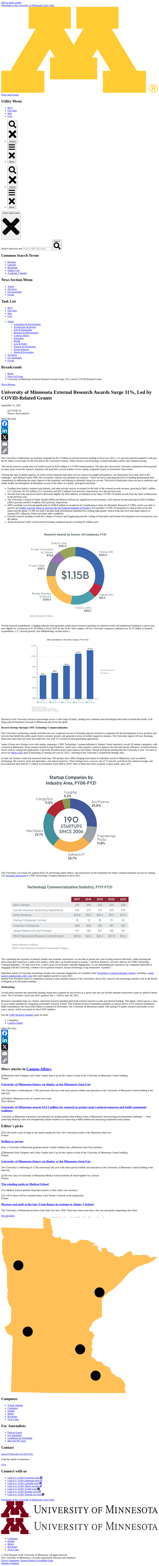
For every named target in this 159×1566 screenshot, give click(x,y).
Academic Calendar (17, 273)
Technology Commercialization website (116, 973)
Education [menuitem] (19, 338)
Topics (10, 286)
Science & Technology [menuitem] (25, 346)
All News (12, 289)
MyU (10, 107)
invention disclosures (16, 875)
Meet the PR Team (16, 1441)
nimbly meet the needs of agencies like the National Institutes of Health (55, 508)
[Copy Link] (79, 450)
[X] (79, 437)
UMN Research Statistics (21, 1015)
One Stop (12, 110)
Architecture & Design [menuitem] (25, 327)
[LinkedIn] (79, 430)
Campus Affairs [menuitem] (21, 335)
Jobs (9, 113)
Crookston (12, 1408)
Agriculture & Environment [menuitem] (27, 324)
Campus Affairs (15, 1023)
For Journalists (14, 292)
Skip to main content (11, 2)
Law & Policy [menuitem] (20, 344)
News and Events (9, 94)
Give (9, 116)
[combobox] (37, 248)
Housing (11, 262)
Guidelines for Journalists (19, 1438)
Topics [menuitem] (10, 321)
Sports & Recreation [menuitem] (24, 352)
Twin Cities (13, 1419)
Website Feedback (10, 1563)
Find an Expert (14, 1432)
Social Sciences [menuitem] (21, 349)
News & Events (15, 376)
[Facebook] (79, 423)
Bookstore (12, 267)
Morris (10, 1413)
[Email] (79, 444)
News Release (8, 384)
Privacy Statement (10, 1560)
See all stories (8, 1215)
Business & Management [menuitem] (26, 332)
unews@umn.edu (9, 1454)
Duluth (10, 1411)
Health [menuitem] (17, 341)
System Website (15, 1405)
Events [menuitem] (10, 360)
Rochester (12, 1416)
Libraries (11, 264)
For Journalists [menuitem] (14, 357)
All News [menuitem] (12, 355)
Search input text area (11, 248)
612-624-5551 (26, 1454)
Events (10, 294)
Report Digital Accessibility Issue (37, 1560)
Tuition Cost (13, 270)
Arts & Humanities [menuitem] (23, 330)
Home (10, 373)
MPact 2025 (17, 752)
